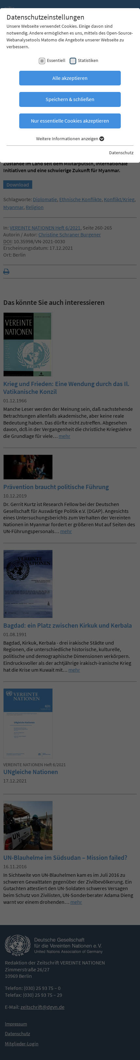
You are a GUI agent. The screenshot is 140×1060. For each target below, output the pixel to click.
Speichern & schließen (70, 99)
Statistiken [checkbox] (88, 60)
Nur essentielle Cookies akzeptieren (70, 120)
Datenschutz (121, 153)
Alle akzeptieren (70, 78)
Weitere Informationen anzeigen (67, 139)
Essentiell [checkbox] (56, 60)
